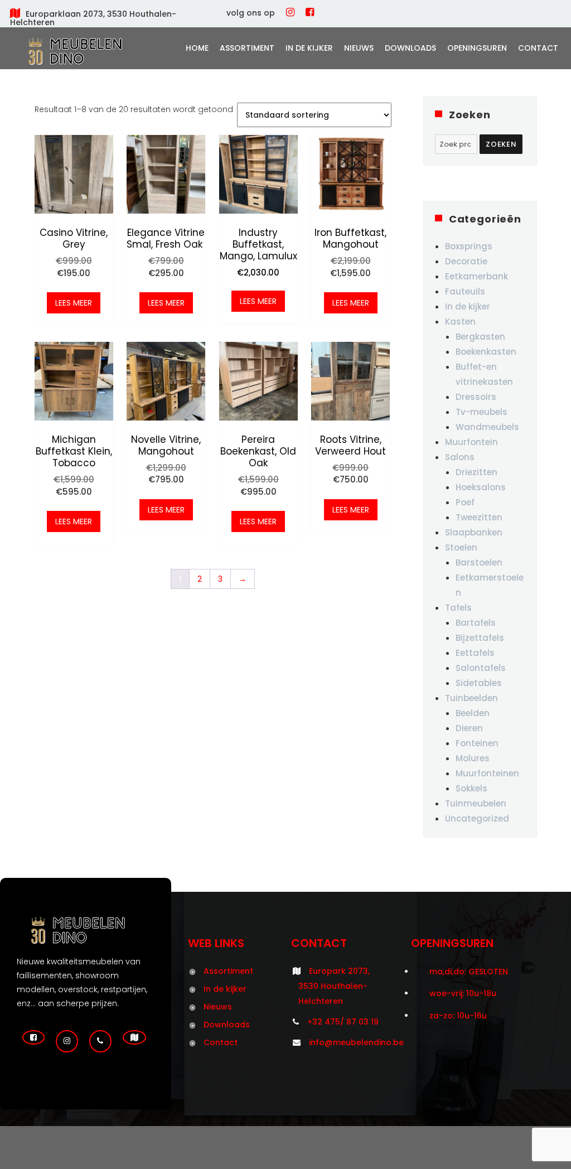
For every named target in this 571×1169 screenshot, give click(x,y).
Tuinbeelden (471, 698)
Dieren (469, 728)
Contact (538, 48)
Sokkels (471, 788)
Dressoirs (476, 397)
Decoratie (466, 261)
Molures (473, 758)
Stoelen (461, 547)
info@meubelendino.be (356, 1042)
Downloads (410, 48)
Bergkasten (480, 336)
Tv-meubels (481, 412)
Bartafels (476, 623)
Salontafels (481, 668)
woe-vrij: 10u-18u (462, 993)
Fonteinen (477, 743)
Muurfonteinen (487, 773)
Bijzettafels (480, 638)
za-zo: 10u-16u (458, 1015)
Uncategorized (477, 818)
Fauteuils (465, 291)
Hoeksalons (481, 487)
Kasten (460, 321)
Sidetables (479, 683)
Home (197, 48)
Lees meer (73, 302)
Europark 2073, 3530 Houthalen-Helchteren (334, 986)
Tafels (458, 608)
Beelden (473, 713)
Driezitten (476, 472)
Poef (465, 502)
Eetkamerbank (476, 276)
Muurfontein (471, 442)
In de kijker (309, 48)
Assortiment (247, 48)
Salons (460, 457)
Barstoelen (479, 562)
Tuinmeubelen (475, 803)
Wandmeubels (487, 427)
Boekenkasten (486, 352)
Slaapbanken (473, 532)
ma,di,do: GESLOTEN (468, 971)
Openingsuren (477, 48)
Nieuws (359, 48)
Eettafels (475, 653)
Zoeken (501, 144)
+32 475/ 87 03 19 (343, 1021)
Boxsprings (468, 246)
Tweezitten (479, 517)
